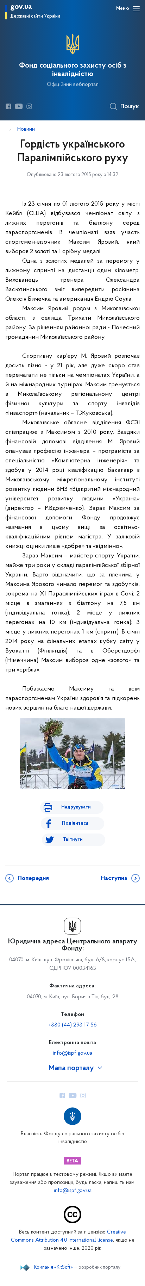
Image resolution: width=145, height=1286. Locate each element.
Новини (26, 129)
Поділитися (75, 823)
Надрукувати (76, 807)
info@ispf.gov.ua (72, 1053)
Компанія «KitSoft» (53, 1267)
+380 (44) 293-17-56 (73, 1025)
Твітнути (73, 839)
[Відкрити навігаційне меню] (136, 8)
